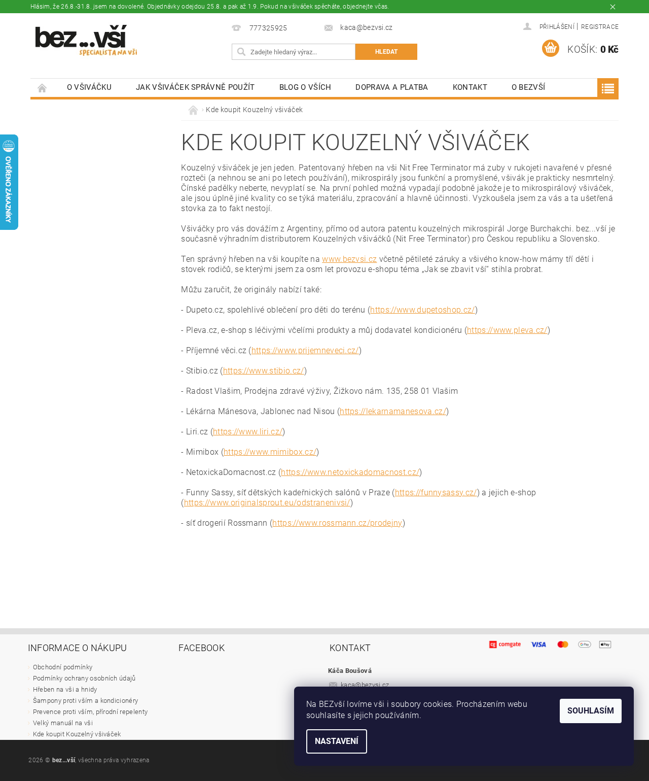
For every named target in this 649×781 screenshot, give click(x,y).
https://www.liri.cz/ (247, 431)
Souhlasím (590, 711)
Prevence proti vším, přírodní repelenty (90, 712)
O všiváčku (89, 87)
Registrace (600, 26)
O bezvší (529, 87)
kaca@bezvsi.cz (365, 685)
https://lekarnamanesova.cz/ (393, 411)
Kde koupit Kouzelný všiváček (77, 734)
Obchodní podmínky (62, 667)
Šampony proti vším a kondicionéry (85, 700)
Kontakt (470, 87)
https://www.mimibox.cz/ (270, 452)
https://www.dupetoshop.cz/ (422, 310)
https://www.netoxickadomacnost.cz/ (350, 472)
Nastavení (336, 741)
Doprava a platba (391, 87)
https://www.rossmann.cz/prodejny (337, 523)
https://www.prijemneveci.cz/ (305, 350)
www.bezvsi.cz (349, 259)
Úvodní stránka (42, 87)
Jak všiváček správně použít (195, 87)
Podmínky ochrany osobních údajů (84, 678)
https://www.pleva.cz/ (507, 330)
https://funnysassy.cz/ (436, 492)
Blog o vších (305, 87)
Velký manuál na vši (63, 723)
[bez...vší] (86, 40)
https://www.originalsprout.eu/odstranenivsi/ (267, 502)
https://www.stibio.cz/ (263, 371)
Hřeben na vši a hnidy (65, 689)
